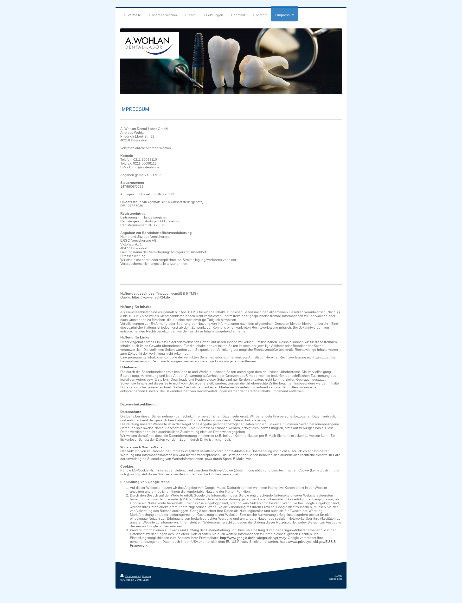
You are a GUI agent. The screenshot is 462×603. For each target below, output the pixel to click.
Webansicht (335, 578)
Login (338, 575)
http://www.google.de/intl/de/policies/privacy (253, 538)
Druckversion (132, 576)
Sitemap (146, 576)
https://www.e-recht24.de (151, 297)
